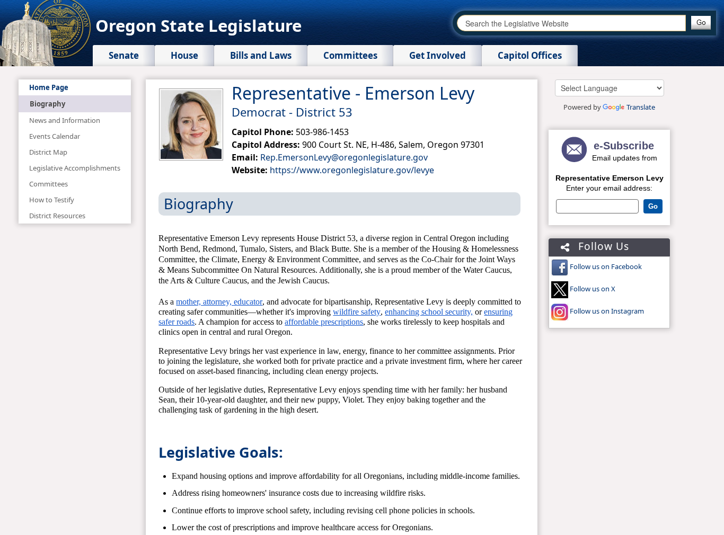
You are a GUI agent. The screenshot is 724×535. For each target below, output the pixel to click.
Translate (640, 107)
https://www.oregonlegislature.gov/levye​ (352, 170)
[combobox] (571, 23)
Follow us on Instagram (607, 311)
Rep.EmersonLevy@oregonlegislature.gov (344, 157)
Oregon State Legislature (198, 25)
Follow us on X (592, 288)
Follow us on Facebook (606, 266)
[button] (700, 23)
